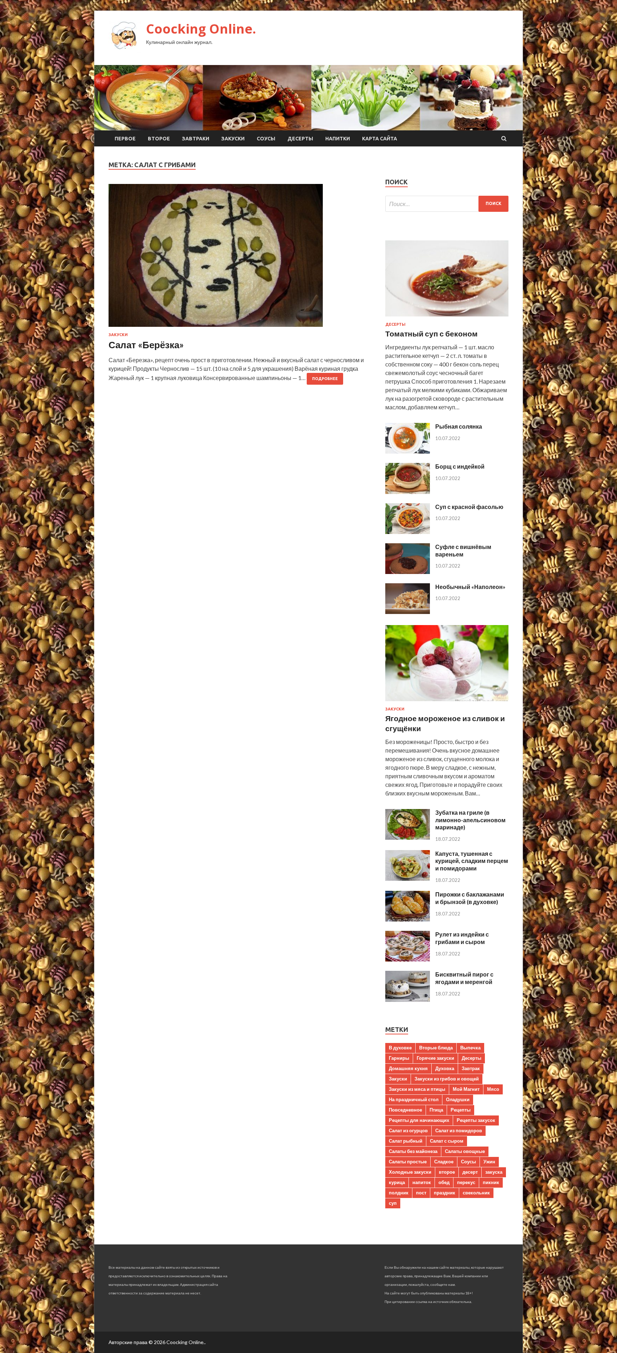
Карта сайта (379, 138)
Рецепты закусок (476, 1120)
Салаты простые (408, 1161)
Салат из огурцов (408, 1130)
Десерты (300, 138)
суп (393, 1203)
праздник (444, 1192)
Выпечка (470, 1047)
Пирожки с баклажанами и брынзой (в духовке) (469, 898)
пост (421, 1192)
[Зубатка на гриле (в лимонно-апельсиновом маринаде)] (407, 837)
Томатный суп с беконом (431, 333)
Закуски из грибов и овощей (447, 1079)
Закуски (233, 138)
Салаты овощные (465, 1151)
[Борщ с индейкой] (407, 491)
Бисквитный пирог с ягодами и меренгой (464, 978)
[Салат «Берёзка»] (240, 258)
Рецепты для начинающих (419, 1120)
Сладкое (443, 1161)
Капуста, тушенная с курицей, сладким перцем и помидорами (471, 861)
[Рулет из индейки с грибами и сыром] (407, 959)
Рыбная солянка (458, 426)
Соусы (266, 138)
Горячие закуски (435, 1058)
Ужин (489, 1161)
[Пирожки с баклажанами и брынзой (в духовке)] (407, 919)
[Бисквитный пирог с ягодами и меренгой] (407, 999)
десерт (470, 1172)
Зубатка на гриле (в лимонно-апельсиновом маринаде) (470, 820)
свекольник (476, 1192)
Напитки (337, 138)
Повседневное (405, 1110)
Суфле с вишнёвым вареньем (463, 550)
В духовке (400, 1047)
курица (397, 1182)
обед (444, 1182)
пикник (491, 1182)
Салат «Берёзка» (146, 344)
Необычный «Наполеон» (470, 586)
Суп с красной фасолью (469, 506)
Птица (436, 1110)
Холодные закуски (410, 1172)
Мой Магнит (466, 1089)
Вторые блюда (436, 1047)
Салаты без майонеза (413, 1151)
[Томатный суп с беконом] (446, 317)
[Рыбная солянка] (407, 451)
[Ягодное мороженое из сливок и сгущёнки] (446, 702)
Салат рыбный (405, 1141)
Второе (159, 138)
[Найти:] (446, 204)
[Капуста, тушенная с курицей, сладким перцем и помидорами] (407, 878)
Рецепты (461, 1110)
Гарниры (399, 1058)
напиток (421, 1182)
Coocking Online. (201, 29)
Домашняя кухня (408, 1068)
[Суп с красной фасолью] (407, 531)
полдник (398, 1192)
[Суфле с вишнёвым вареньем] (407, 571)
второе (447, 1172)
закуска (493, 1172)
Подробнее (325, 378)
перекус (466, 1182)
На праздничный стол (413, 1099)
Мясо (493, 1089)
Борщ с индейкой (460, 466)
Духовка (444, 1068)
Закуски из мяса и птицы (417, 1089)
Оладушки (458, 1099)
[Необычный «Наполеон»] (407, 611)
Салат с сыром (446, 1141)
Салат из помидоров (458, 1130)
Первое (125, 138)
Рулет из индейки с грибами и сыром (462, 938)
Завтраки (195, 138)
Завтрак (471, 1068)
